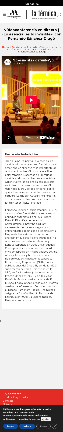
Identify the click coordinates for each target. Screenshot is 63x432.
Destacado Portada (24, 47)
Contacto (8, 400)
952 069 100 (32, 4)
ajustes (45, 419)
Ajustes (43, 426)
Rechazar (27, 426)
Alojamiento (9, 404)
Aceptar (10, 426)
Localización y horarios (15, 397)
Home (6, 47)
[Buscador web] (57, 14)
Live (35, 154)
